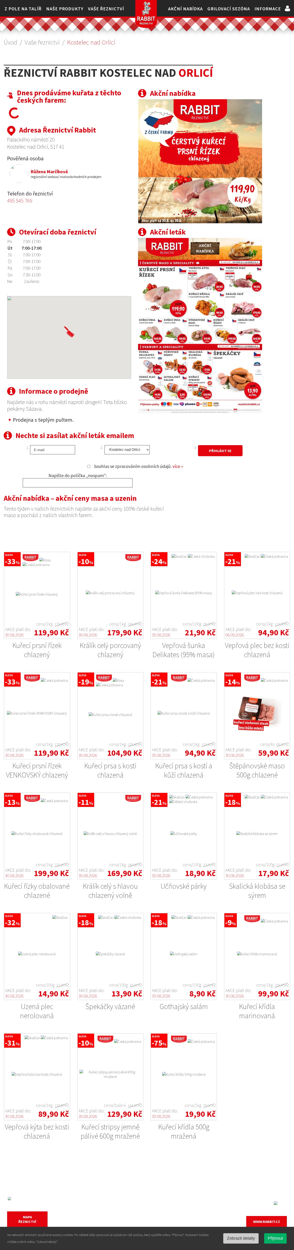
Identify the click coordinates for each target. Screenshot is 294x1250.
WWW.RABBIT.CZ (266, 1221)
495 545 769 (19, 200)
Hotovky (176, 1225)
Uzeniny (176, 1216)
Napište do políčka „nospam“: (77, 475)
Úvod (10, 42)
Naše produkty (64, 8)
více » (177, 466)
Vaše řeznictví (106, 8)
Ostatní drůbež (182, 1199)
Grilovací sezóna (228, 8)
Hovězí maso (110, 1216)
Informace (267, 8)
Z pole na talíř (23, 8)
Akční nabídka (185, 8)
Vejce (173, 1208)
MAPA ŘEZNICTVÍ (27, 1219)
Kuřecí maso (109, 1199)
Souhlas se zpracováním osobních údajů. (138, 466)
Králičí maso (109, 1225)
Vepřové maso (111, 1208)
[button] (69, 331)
